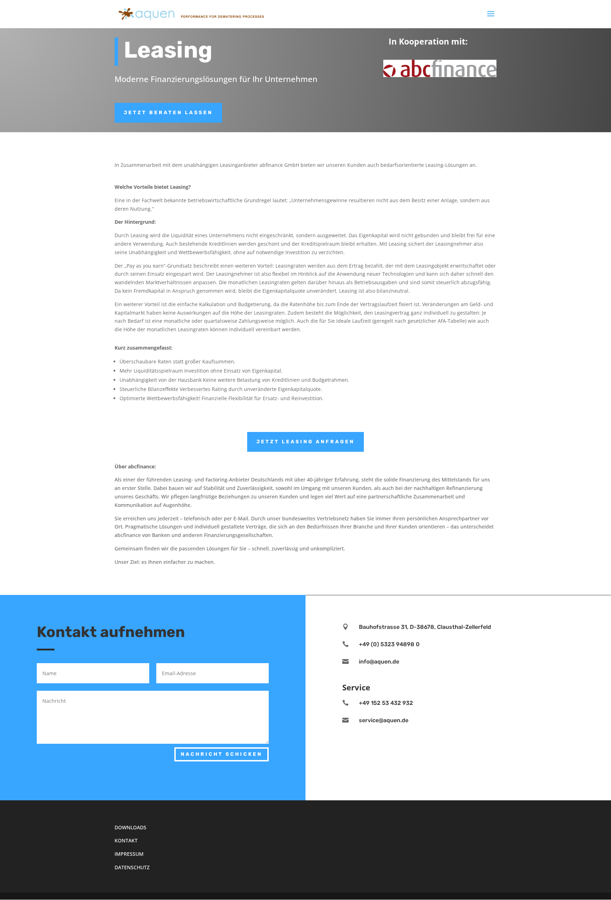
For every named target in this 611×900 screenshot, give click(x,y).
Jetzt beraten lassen (168, 113)
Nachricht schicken (221, 754)
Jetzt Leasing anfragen (305, 442)
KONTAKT (126, 840)
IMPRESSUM (129, 854)
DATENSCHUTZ (132, 867)
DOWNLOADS (130, 827)
